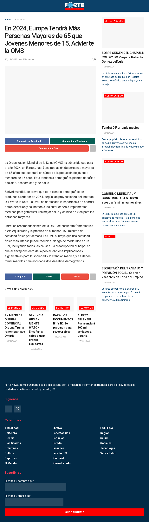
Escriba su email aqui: (18, 495)
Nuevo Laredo (114, 96)
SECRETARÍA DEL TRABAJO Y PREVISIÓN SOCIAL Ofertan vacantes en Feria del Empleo (122, 273)
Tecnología (107, 448)
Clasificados (13, 443)
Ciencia (9, 438)
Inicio (7, 19)
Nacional (58, 458)
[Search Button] (142, 6)
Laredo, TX (60, 453)
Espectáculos (114, 21)
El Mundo (19, 19)
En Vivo (57, 428)
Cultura (9, 453)
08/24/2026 (84, 341)
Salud (104, 438)
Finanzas (58, 448)
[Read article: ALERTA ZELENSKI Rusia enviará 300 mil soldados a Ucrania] (87, 304)
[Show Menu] (6, 6)
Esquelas (58, 438)
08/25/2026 (36, 349)
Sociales (106, 443)
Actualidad (12, 428)
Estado (109, 236)
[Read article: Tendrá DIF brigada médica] (123, 107)
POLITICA (106, 428)
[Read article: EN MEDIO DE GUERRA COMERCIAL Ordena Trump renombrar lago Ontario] (15, 304)
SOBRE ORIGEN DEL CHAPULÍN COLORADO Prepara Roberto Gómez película (123, 57)
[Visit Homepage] (74, 6)
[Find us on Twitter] (17, 409)
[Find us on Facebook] (8, 409)
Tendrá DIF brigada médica (120, 127)
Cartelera (11, 433)
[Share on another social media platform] (93, 148)
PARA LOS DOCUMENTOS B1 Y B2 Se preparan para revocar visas (63, 323)
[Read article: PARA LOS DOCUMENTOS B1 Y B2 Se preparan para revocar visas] (63, 304)
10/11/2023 (11, 59)
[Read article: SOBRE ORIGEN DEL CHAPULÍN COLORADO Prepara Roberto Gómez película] (123, 32)
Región (104, 433)
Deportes (11, 458)
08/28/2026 (11, 341)
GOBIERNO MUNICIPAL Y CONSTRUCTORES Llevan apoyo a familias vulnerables (122, 198)
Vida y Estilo (108, 453)
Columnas (11, 448)
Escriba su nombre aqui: (19, 480)
